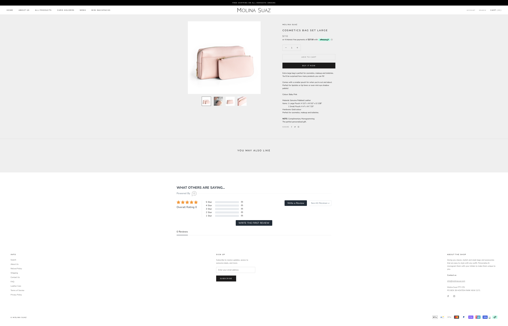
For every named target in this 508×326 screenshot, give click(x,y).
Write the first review (254, 223)
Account (471, 10)
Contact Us (15, 277)
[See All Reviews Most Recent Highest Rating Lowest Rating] (320, 203)
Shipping (14, 273)
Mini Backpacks (100, 10)
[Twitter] (295, 127)
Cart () (495, 10)
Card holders (65, 10)
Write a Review (295, 203)
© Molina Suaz (19, 317)
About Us (24, 10)
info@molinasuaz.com (456, 281)
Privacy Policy (16, 294)
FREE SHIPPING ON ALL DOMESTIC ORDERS (254, 3)
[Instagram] (454, 296)
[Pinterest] (298, 127)
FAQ (12, 281)
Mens (83, 10)
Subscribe (226, 278)
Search (482, 10)
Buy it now (309, 66)
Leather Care (16, 286)
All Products (43, 10)
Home (10, 10)
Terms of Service (17, 290)
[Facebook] (291, 127)
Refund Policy (16, 268)
